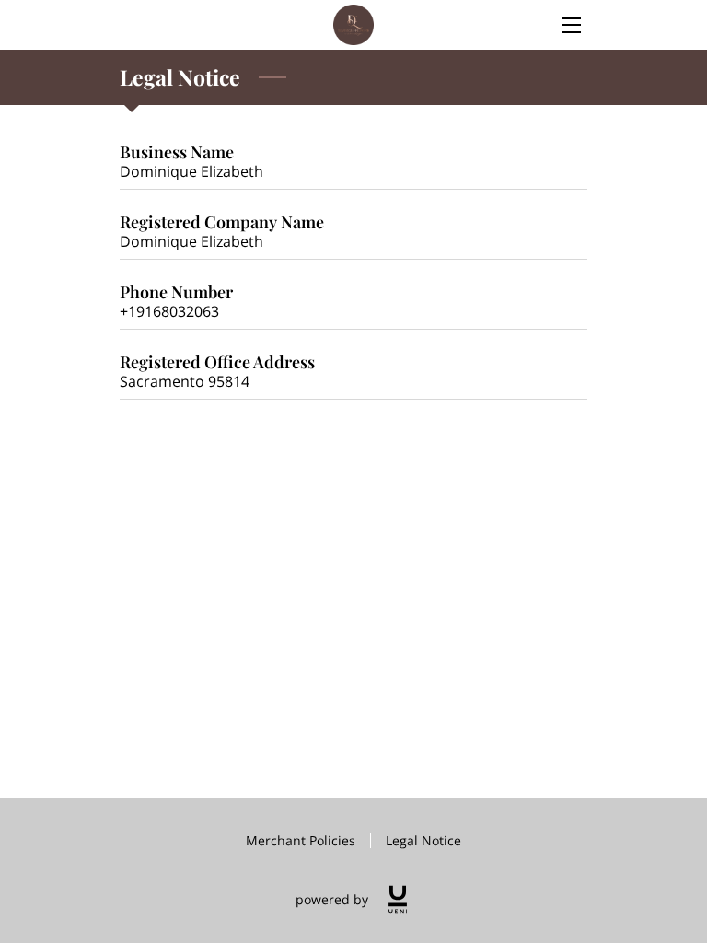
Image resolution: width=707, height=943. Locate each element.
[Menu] (570, 25)
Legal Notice (423, 840)
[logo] (397, 899)
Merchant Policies (300, 840)
